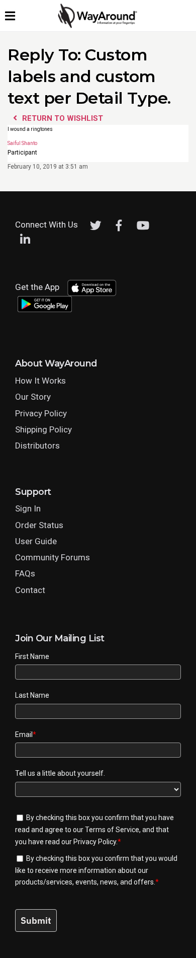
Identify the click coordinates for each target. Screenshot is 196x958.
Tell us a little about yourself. (60, 773)
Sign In (28, 508)
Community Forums (52, 557)
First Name (32, 656)
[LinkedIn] (25, 240)
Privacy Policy (41, 413)
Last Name (32, 695)
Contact (30, 590)
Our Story (33, 397)
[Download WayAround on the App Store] (91, 288)
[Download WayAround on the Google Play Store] (44, 304)
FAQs (25, 573)
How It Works (40, 381)
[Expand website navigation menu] (10, 15)
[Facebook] (119, 225)
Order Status (39, 525)
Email (25, 734)
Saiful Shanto (22, 144)
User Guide (36, 541)
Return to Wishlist (61, 118)
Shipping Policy (43, 429)
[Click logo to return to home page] (98, 26)
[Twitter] (96, 225)
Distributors (37, 445)
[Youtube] (143, 225)
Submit (36, 920)
